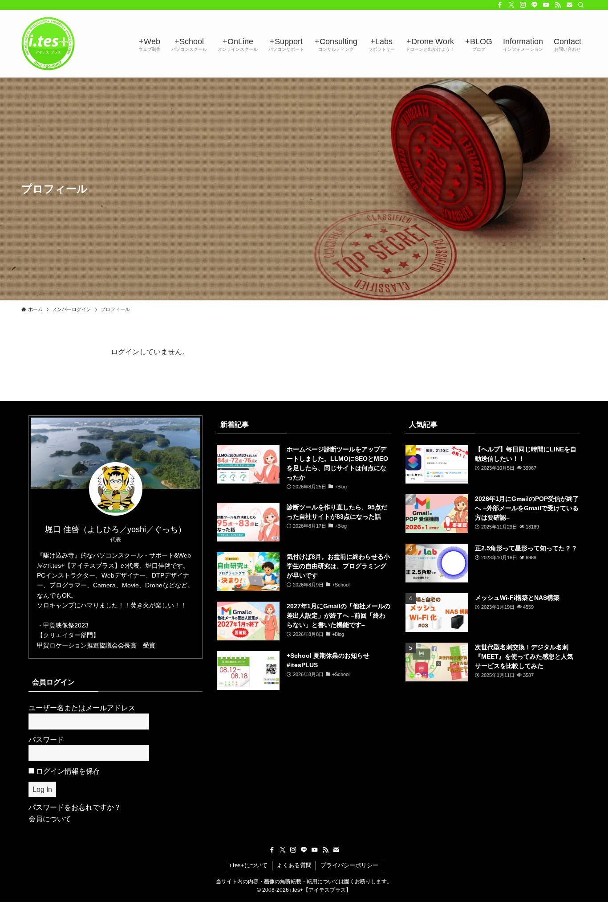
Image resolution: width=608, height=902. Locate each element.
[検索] (581, 5)
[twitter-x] (511, 5)
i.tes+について (249, 865)
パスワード (46, 739)
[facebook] (500, 5)
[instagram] (523, 5)
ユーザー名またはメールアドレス (81, 708)
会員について (49, 819)
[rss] (557, 5)
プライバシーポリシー (349, 865)
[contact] (569, 5)
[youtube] (546, 5)
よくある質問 (294, 865)
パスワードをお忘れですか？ (74, 807)
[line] (534, 5)
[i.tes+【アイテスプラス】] (48, 43)
